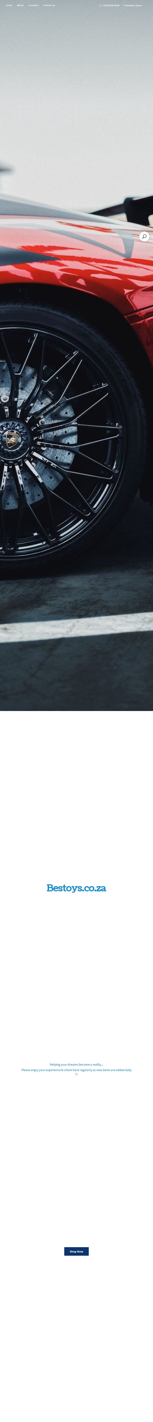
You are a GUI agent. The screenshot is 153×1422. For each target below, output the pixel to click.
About (20, 5)
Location (33, 5)
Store (9, 5)
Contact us (49, 5)
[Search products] (144, 236)
